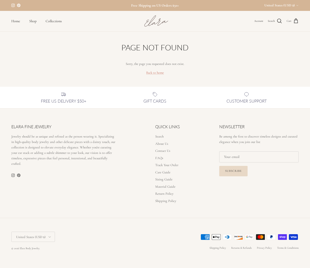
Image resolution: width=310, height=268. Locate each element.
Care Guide (162, 172)
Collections (54, 21)
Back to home (155, 73)
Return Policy (164, 194)
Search (159, 136)
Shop (33, 21)
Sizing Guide (163, 179)
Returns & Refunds (241, 247)
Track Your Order (166, 165)
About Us (161, 144)
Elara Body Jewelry (29, 248)
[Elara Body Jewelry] (155, 21)
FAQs (159, 158)
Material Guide (165, 186)
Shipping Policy (165, 201)
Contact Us (162, 151)
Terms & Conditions (288, 247)
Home (15, 21)
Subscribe (233, 171)
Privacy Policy (264, 247)
